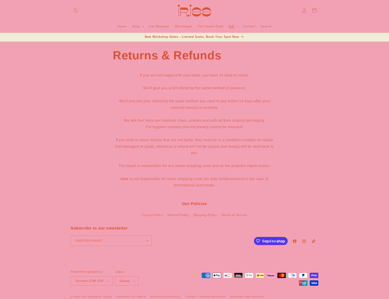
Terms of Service (234, 215)
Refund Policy (178, 215)
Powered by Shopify (99, 296)
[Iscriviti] (147, 240)
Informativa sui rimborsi (131, 296)
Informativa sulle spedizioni (247, 296)
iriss (84, 296)
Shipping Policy (205, 215)
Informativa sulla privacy (166, 296)
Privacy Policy (152, 215)
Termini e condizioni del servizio (205, 296)
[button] (76, 11)
